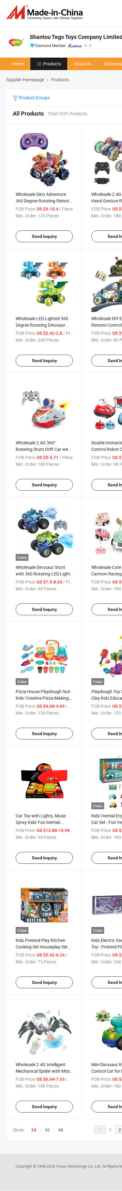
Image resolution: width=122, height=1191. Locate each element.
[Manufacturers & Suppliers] (45, 12)
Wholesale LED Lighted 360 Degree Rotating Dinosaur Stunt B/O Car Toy (42, 324)
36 (47, 1130)
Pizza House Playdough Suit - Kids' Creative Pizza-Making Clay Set (44, 697)
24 (33, 1129)
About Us (82, 64)
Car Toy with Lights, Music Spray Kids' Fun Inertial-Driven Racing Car (41, 822)
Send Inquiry (44, 236)
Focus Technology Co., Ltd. (79, 1166)
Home (18, 64)
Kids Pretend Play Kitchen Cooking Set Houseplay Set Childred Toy (42, 946)
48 (60, 1130)
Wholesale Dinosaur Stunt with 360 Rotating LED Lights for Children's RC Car (44, 573)
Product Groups (34, 98)
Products (52, 64)
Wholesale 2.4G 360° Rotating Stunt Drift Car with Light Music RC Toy (43, 449)
